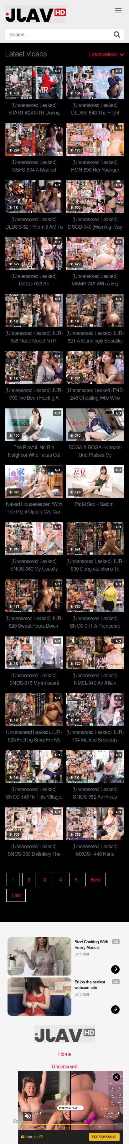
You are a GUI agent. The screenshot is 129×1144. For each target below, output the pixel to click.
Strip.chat (82, 954)
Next (96, 879)
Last (16, 895)
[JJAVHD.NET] (35, 14)
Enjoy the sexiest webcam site (90, 985)
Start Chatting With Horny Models (92, 944)
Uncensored (64, 1066)
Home (64, 1053)
